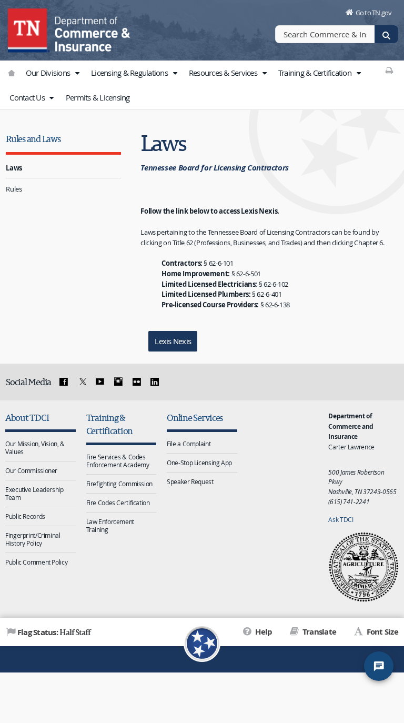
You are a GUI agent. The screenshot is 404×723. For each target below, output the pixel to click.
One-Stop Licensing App (199, 462)
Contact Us (27, 97)
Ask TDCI (340, 519)
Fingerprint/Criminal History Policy (32, 539)
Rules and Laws (33, 138)
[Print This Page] (389, 70)
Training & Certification (315, 72)
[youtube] (100, 382)
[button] (77, 73)
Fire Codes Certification (118, 502)
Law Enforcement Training (110, 525)
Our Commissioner (31, 470)
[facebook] (63, 382)
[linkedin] (154, 382)
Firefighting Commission (119, 483)
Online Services (195, 417)
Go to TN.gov (374, 12)
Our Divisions (49, 72)
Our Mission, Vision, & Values (35, 447)
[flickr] (136, 382)
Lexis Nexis (173, 341)
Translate (318, 631)
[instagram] (118, 382)
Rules (14, 189)
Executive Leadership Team (34, 493)
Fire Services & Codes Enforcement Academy (117, 461)
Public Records (25, 516)
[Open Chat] (378, 666)
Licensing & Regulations (130, 72)
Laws (14, 168)
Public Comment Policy (36, 562)
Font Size (381, 631)
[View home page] (29, 29)
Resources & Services (224, 72)
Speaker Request (190, 481)
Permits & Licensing (98, 97)
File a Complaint (188, 443)
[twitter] (81, 382)
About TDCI (26, 417)
